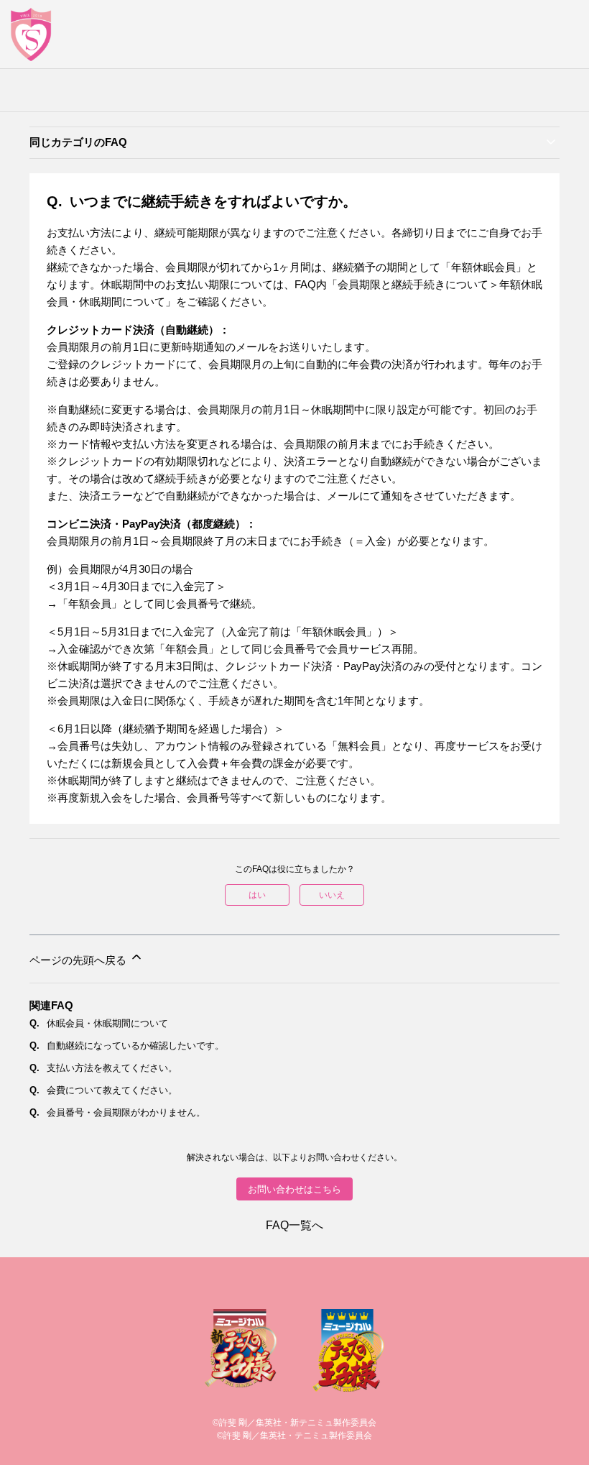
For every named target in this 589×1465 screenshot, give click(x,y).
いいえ (332, 895)
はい (257, 895)
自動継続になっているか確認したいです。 (135, 1045)
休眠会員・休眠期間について (107, 1023)
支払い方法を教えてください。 (112, 1067)
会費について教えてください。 (112, 1090)
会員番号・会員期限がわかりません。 (126, 1112)
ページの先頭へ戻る (79, 960)
